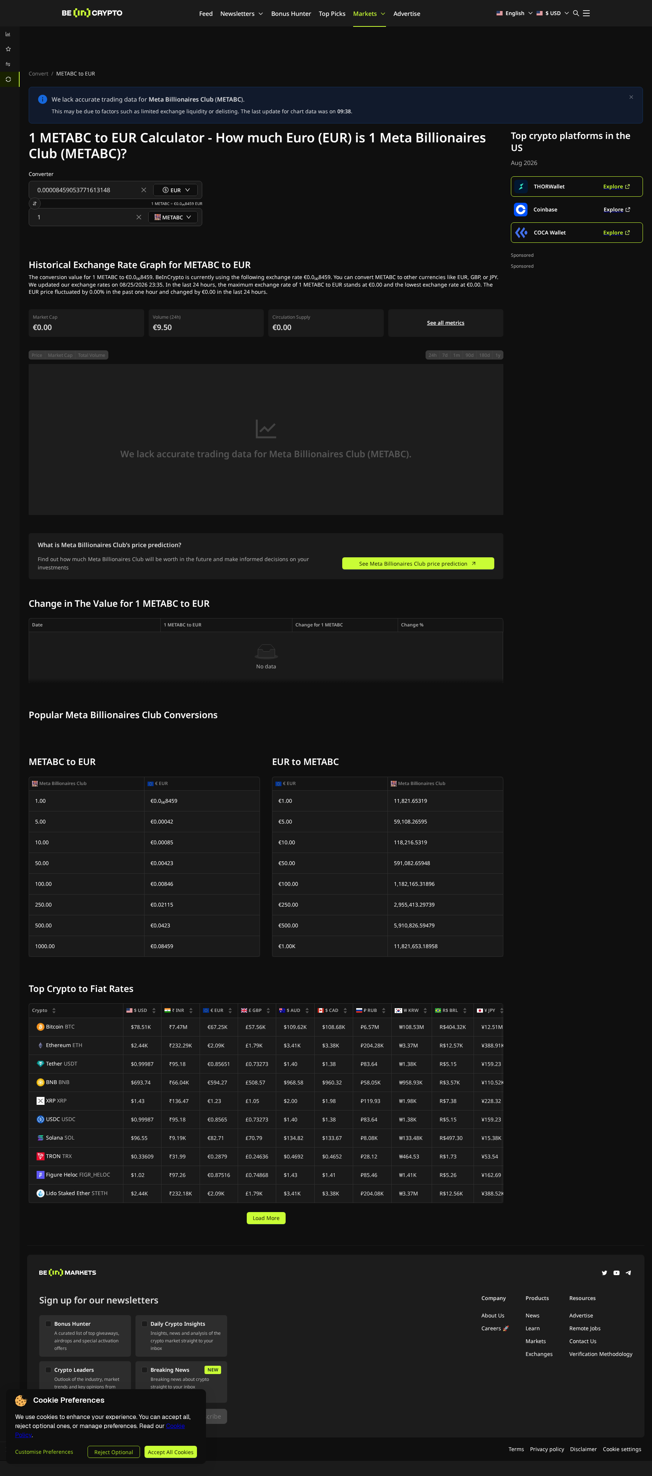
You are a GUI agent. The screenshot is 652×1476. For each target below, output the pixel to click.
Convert (38, 73)
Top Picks (332, 13)
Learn (533, 1328)
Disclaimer (583, 1449)
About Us (492, 1315)
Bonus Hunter (291, 13)
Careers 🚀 (495, 1328)
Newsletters (237, 13)
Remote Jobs (585, 1328)
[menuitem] (10, 34)
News (533, 1315)
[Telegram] (628, 1273)
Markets (365, 13)
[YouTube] (616, 1273)
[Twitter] (604, 1273)
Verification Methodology (600, 1353)
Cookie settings (622, 1449)
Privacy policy (547, 1449)
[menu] (10, 56)
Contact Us (583, 1341)
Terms (516, 1449)
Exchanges (539, 1353)
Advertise (407, 13)
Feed (206, 13)
